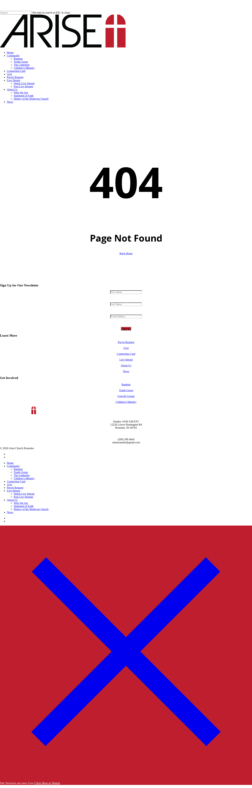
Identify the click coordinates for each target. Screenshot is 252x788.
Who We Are (21, 503)
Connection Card (126, 353)
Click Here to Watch (47, 783)
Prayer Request (126, 342)
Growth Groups (126, 396)
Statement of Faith (23, 506)
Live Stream (126, 359)
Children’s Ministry (24, 478)
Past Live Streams (23, 496)
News (126, 371)
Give (126, 348)
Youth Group (126, 390)
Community (13, 466)
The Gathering (21, 475)
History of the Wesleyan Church (31, 509)
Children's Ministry (126, 402)
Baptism (126, 384)
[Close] (126, 776)
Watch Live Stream (24, 493)
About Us (126, 365)
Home (10, 462)
